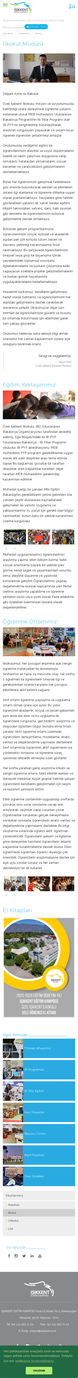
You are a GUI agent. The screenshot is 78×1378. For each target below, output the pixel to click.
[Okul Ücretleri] (39, 1185)
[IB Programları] (39, 1078)
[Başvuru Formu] (39, 1142)
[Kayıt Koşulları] (39, 1121)
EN (71, 7)
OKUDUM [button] (39, 1370)
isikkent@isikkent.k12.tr (42, 1330)
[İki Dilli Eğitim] (39, 1099)
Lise (10, 1228)
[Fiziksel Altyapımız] (39, 1057)
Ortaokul (13, 1220)
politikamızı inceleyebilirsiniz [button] (34, 1361)
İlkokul (12, 1212)
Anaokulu (14, 1204)
